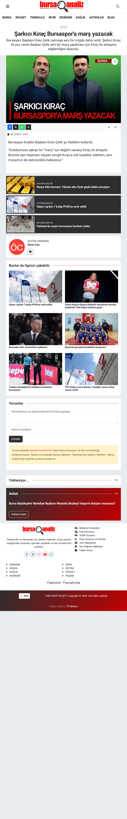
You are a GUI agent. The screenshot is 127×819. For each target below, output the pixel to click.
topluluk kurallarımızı (41, 450)
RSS (25, 595)
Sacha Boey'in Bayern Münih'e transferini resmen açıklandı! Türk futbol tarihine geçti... (90, 306)
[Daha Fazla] (28, 127)
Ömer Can (34, 244)
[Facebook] (26, 554)
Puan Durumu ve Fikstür (92, 539)
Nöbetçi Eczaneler (89, 528)
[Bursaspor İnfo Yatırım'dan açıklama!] (35, 329)
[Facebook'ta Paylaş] (9, 127)
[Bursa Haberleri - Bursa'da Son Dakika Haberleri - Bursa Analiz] (62, 6)
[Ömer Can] (17, 246)
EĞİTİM (69, 568)
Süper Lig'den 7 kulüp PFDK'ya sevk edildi (30, 304)
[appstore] (54, 582)
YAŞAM (69, 575)
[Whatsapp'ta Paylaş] (22, 127)
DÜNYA (13, 568)
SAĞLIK (80, 17)
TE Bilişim (72, 606)
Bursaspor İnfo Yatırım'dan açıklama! (28, 347)
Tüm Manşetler (87, 542)
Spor (63, 27)
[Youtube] (45, 554)
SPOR (52, 17)
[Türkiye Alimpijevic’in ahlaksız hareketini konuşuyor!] (35, 368)
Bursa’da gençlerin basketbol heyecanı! (85, 347)
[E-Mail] (30, 252)
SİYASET (20, 17)
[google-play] (71, 582)
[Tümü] (116, 480)
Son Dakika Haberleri (91, 546)
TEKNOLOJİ (37, 17)
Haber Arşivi (86, 550)
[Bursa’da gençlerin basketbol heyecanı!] (91, 329)
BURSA (6, 17)
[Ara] (118, 6)
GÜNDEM (14, 564)
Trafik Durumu (87, 535)
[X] (33, 554)
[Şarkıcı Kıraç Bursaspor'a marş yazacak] (63, 89)
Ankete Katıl (18, 514)
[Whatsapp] (51, 554)
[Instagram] (39, 554)
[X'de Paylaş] (16, 127)
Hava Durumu (86, 531)
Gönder (16, 439)
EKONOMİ (66, 17)
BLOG (110, 17)
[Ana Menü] (7, 6)
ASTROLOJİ (96, 17)
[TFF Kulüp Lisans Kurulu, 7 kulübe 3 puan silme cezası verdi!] (91, 368)
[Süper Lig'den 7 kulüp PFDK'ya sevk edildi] (35, 286)
